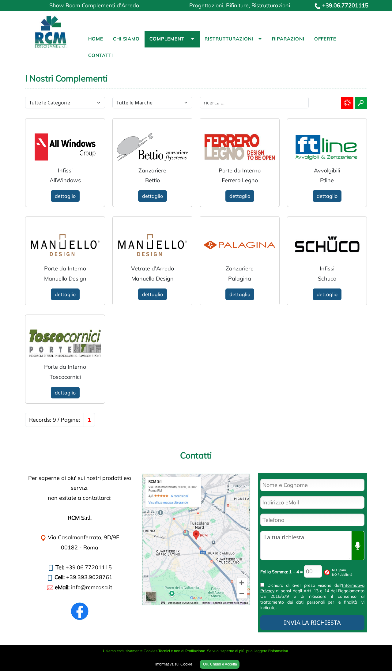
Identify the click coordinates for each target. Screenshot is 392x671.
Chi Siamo (126, 39)
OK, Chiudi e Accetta (219, 664)
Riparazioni (288, 39)
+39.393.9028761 (89, 577)
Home (95, 39)
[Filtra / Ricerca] (361, 103)
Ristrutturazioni (229, 39)
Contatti (100, 55)
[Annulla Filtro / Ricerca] (347, 103)
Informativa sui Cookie (173, 664)
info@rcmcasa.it (91, 587)
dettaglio (65, 196)
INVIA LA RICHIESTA (312, 622)
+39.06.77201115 (345, 5)
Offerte (325, 39)
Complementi (167, 39)
